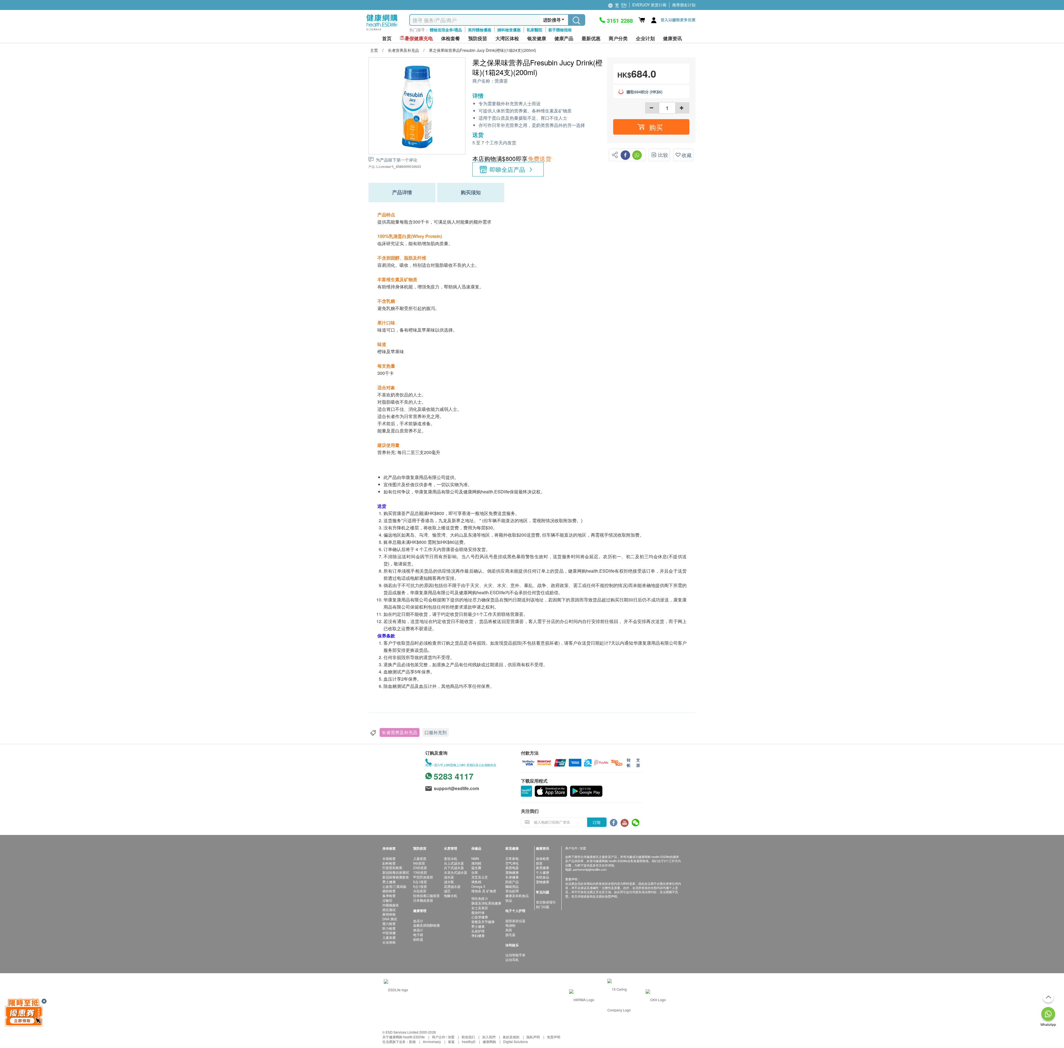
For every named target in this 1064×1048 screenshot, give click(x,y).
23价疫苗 (420, 867)
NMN (475, 858)
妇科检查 (389, 863)
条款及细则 (511, 1036)
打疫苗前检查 (392, 867)
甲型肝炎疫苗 (423, 877)
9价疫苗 (419, 863)
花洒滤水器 (452, 886)
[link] (396, 989)
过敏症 (387, 900)
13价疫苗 (420, 872)
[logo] (382, 30)
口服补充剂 (435, 732)
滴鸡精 (476, 863)
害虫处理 (512, 890)
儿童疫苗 (419, 858)
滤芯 (447, 890)
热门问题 (542, 906)
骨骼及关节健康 (483, 921)
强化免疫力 (479, 898)
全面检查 (389, 858)
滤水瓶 (449, 881)
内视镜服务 (390, 905)
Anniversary (432, 1041)
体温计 (418, 929)
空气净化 (512, 863)
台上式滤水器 (454, 863)
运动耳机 (512, 959)
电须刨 (510, 925)
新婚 (412, 1041)
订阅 (596, 822)
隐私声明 (533, 1036)
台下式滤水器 (454, 867)
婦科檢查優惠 (509, 29)
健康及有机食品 (517, 895)
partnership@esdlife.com (590, 869)
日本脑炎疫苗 (423, 900)
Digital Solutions (515, 1041)
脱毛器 (510, 934)
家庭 (451, 1041)
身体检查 (542, 858)
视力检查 (389, 923)
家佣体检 (389, 914)
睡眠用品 (512, 886)
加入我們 (488, 1036)
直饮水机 (450, 858)
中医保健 (389, 932)
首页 (387, 38)
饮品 (508, 900)
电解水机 (450, 895)
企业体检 (389, 942)
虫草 (474, 872)
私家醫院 (534, 29)
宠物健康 (512, 872)
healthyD (468, 1041)
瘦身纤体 (478, 912)
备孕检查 (389, 895)
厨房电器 (512, 867)
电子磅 (418, 934)
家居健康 (542, 867)
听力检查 (389, 928)
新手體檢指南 (560, 29)
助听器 (418, 939)
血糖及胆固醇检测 (426, 925)
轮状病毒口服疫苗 (426, 895)
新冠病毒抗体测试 (395, 872)
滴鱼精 (476, 881)
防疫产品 (512, 881)
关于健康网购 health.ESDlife (403, 1036)
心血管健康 (479, 916)
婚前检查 (389, 890)
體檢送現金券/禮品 (446, 29)
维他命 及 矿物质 (483, 890)
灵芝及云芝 (479, 877)
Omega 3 (478, 886)
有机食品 (542, 877)
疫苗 (539, 863)
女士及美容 (479, 907)
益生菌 (476, 867)
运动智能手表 (515, 954)
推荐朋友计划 (683, 4)
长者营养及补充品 (399, 732)
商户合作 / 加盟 (443, 1036)
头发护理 (478, 931)
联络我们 (468, 1036)
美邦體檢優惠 (479, 29)
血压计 (418, 920)
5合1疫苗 (420, 881)
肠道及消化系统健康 (486, 903)
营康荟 (501, 81)
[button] (651, 127)
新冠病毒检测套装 (395, 877)
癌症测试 (389, 909)
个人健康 (542, 872)
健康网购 (489, 1041)
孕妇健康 (478, 935)
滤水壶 (449, 877)
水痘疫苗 (419, 890)
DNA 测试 (389, 918)
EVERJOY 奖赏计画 (649, 4)
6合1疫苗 (420, 886)
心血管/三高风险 (394, 886)
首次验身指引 (546, 902)
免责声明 (553, 1036)
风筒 (508, 929)
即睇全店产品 (507, 169)
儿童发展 (389, 937)
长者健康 (512, 877)
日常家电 (512, 858)
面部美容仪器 (515, 920)
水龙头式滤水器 (455, 872)
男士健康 (389, 881)
